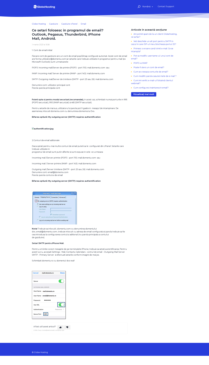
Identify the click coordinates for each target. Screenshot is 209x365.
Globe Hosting (39, 24)
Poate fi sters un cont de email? (149, 67)
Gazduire (53, 24)
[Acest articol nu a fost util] (67, 327)
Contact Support (166, 6)
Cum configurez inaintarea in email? (151, 88)
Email (83, 24)
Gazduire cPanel (69, 24)
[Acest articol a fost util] (60, 327)
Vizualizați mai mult (143, 94)
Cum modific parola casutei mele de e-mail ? (155, 76)
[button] (138, 6)
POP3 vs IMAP (140, 63)
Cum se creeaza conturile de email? (151, 72)
